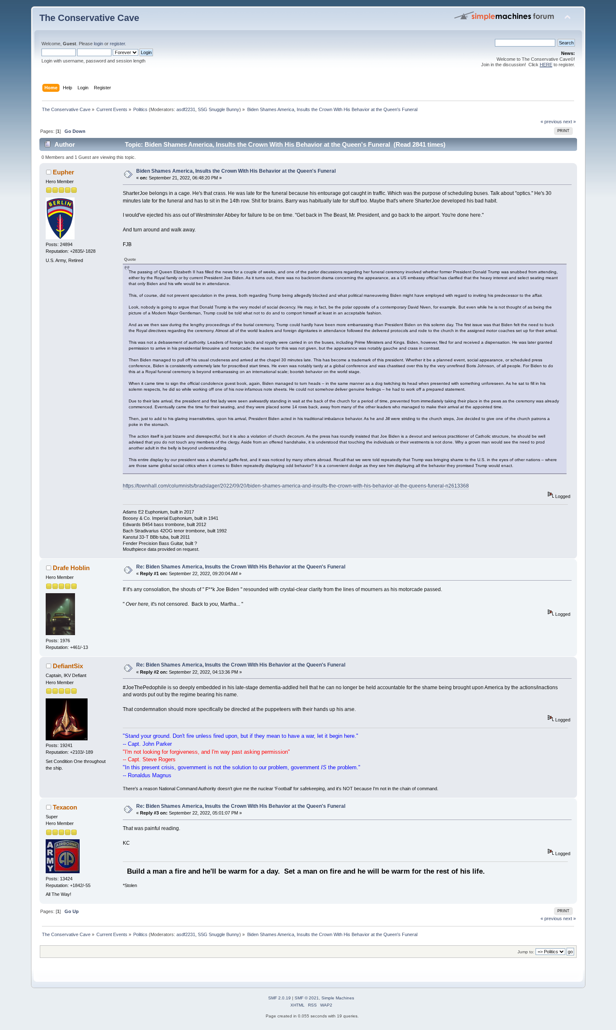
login (98, 43)
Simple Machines (337, 998)
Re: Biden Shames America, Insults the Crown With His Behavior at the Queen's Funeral (240, 567)
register (117, 43)
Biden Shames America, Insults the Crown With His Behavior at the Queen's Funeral (236, 171)
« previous (551, 121)
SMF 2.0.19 (279, 998)
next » (569, 121)
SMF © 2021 (307, 998)
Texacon (65, 807)
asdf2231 (185, 109)
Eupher (63, 172)
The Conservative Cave (89, 18)
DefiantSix (68, 665)
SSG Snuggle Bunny (218, 109)
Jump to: (526, 952)
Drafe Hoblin (71, 567)
